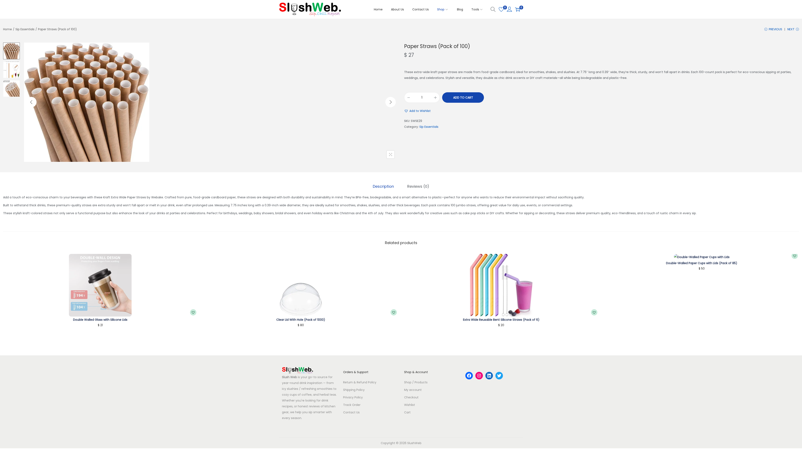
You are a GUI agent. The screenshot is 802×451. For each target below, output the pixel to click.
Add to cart (463, 97)
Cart (407, 412)
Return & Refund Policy (359, 382)
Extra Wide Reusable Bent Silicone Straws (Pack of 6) (501, 320)
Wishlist (409, 405)
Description (383, 186)
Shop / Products (416, 382)
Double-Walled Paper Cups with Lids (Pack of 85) (701, 263)
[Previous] (31, 102)
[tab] (383, 186)
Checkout (411, 397)
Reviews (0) (418, 186)
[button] (417, 111)
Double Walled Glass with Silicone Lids (100, 320)
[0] (501, 9)
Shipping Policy (354, 390)
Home (7, 29)
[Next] (390, 102)
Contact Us (351, 412)
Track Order (351, 405)
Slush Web (289, 377)
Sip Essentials (24, 29)
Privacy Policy (353, 397)
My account (413, 390)
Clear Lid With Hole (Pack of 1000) (300, 320)
